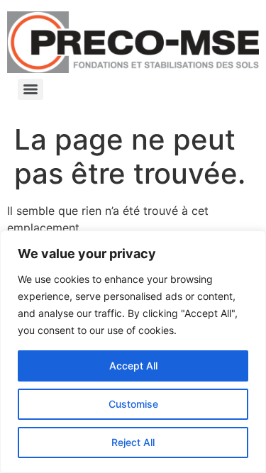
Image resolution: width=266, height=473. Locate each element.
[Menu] (30, 89)
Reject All (133, 442)
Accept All (133, 366)
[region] (133, 351)
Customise (133, 404)
